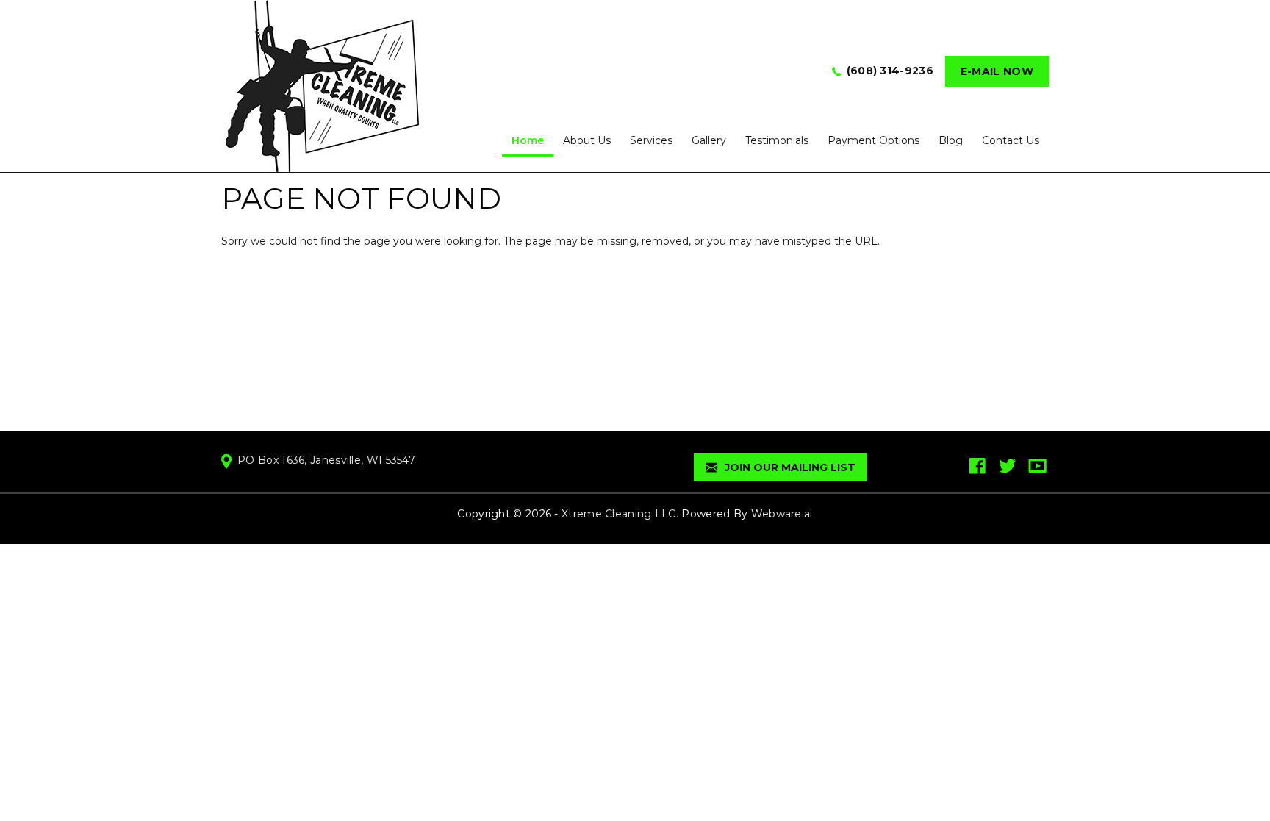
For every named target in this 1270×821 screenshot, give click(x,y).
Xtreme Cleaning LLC (619, 513)
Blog (951, 140)
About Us (587, 140)
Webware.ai (782, 513)
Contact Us (1010, 140)
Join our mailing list (788, 467)
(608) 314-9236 (890, 70)
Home (528, 140)
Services (651, 140)
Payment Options (873, 140)
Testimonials (776, 140)
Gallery (709, 140)
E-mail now (997, 71)
